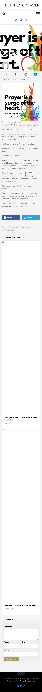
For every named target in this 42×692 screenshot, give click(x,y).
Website (7, 650)
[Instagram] (25, 20)
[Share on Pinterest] (26, 74)
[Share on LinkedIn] (35, 74)
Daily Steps (6, 47)
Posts (14, 47)
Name (7, 642)
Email (24, 642)
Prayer (22, 227)
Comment (8, 626)
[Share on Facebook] (16, 74)
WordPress (20, 681)
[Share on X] (6, 74)
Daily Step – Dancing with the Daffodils (20, 605)
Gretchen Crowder (21, 5)
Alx (34, 681)
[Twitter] (21, 20)
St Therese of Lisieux (9, 230)
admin (16, 64)
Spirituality (29, 227)
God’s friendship (13, 227)
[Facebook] (16, 20)
